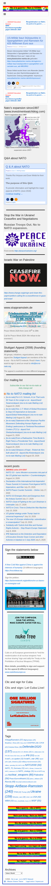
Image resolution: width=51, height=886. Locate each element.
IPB (30, 755)
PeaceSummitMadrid (19, 779)
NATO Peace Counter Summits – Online (23, 490)
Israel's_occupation (14, 759)
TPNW (17, 792)
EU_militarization (38, 752)
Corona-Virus (15, 747)
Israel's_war (31, 758)
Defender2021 (17, 752)
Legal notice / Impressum (34, 881)
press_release (36, 779)
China (23, 743)
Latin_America (14, 762)
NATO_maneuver (11, 771)
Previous (7, 9)
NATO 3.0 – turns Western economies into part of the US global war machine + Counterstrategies (26, 473)
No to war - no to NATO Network (22, 879)
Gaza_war (20, 755)
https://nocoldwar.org (13, 571)
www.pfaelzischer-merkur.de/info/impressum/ (24, 78)
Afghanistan (29, 740)
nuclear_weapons (20, 774)
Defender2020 (29, 86)
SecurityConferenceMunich (26, 782)
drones (27, 752)
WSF (36, 800)
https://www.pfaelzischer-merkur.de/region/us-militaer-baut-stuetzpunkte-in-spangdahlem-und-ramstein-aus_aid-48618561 (25, 63)
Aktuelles (14, 86)
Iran (37, 755)
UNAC (29, 797)
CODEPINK (32, 743)
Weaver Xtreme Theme (15, 881)
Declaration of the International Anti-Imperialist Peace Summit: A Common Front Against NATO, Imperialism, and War (26, 484)
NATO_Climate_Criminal (33, 768)
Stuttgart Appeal (20, 358)
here (38, 360)
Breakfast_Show (12, 743)
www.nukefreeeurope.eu (15, 672)
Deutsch (20, 86)
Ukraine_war (19, 797)
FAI (7, 755)
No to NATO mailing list (21, 393)
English (14, 202)
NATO (21, 765)
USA (37, 797)
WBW (9, 801)
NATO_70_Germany (15, 768)
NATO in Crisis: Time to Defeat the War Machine (26, 508)
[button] (9, 83)
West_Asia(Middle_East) (22, 801)
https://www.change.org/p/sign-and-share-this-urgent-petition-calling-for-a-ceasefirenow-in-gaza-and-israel (25, 296)
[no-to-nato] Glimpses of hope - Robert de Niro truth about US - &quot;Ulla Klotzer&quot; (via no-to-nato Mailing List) (25, 453)
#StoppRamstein (14, 740)
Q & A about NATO (18, 166)
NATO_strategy (26, 771)
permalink (18, 87)
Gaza (13, 755)
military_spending (11, 765)
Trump (26, 792)
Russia (10, 781)
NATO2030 (33, 765)
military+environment (31, 762)
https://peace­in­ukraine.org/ (25, 251)
